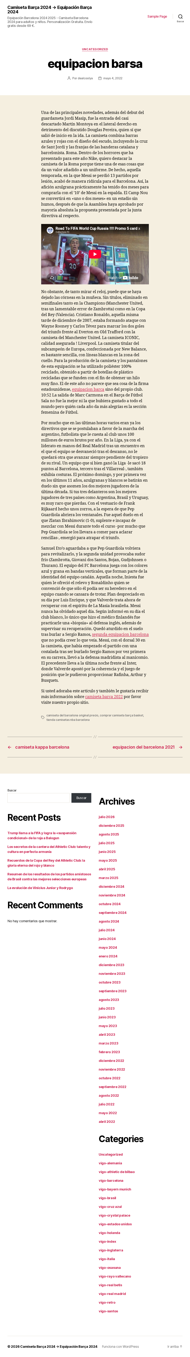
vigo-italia (107, 1259)
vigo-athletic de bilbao (117, 1172)
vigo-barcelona (111, 1180)
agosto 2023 (109, 1000)
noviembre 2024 (112, 895)
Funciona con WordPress (120, 1346)
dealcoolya (85, 78)
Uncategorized (95, 49)
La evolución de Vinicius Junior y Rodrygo (40, 888)
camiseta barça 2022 (104, 696)
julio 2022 (106, 1104)
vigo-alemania (110, 1163)
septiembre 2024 (113, 913)
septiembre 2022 (112, 1087)
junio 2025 (107, 852)
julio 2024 (106, 930)
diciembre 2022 (111, 1061)
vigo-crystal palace (114, 1215)
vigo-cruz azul (110, 1207)
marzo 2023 (108, 1043)
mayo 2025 (108, 860)
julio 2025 (106, 843)
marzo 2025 (108, 878)
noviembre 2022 (112, 1069)
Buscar (11, 790)
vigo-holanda (109, 1233)
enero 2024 (108, 956)
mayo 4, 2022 (112, 78)
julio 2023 (106, 1008)
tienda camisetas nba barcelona (68, 720)
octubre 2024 (110, 904)
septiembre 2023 (113, 991)
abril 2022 (107, 1122)
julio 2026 (106, 817)
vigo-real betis (110, 1285)
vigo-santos (108, 1311)
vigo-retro (107, 1302)
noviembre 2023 (112, 974)
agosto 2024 (109, 921)
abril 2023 (107, 1035)
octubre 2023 (110, 982)
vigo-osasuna (110, 1268)
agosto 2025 (109, 834)
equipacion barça (88, 389)
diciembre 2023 (111, 965)
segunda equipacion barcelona (120, 634)
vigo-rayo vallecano (115, 1276)
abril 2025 (107, 869)
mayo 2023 (108, 1026)
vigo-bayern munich (115, 1189)
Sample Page (157, 16)
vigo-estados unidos (115, 1224)
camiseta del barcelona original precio (72, 715)
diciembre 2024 (111, 886)
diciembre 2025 (111, 826)
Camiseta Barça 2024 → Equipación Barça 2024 (49, 9)
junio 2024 (107, 939)
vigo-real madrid (112, 1294)
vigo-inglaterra (111, 1250)
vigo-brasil (107, 1198)
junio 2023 (107, 1017)
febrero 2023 (109, 1052)
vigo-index (107, 1241)
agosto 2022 (109, 1095)
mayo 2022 (108, 1113)
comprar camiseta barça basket (121, 715)
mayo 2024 (108, 947)
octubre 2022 (109, 1078)
